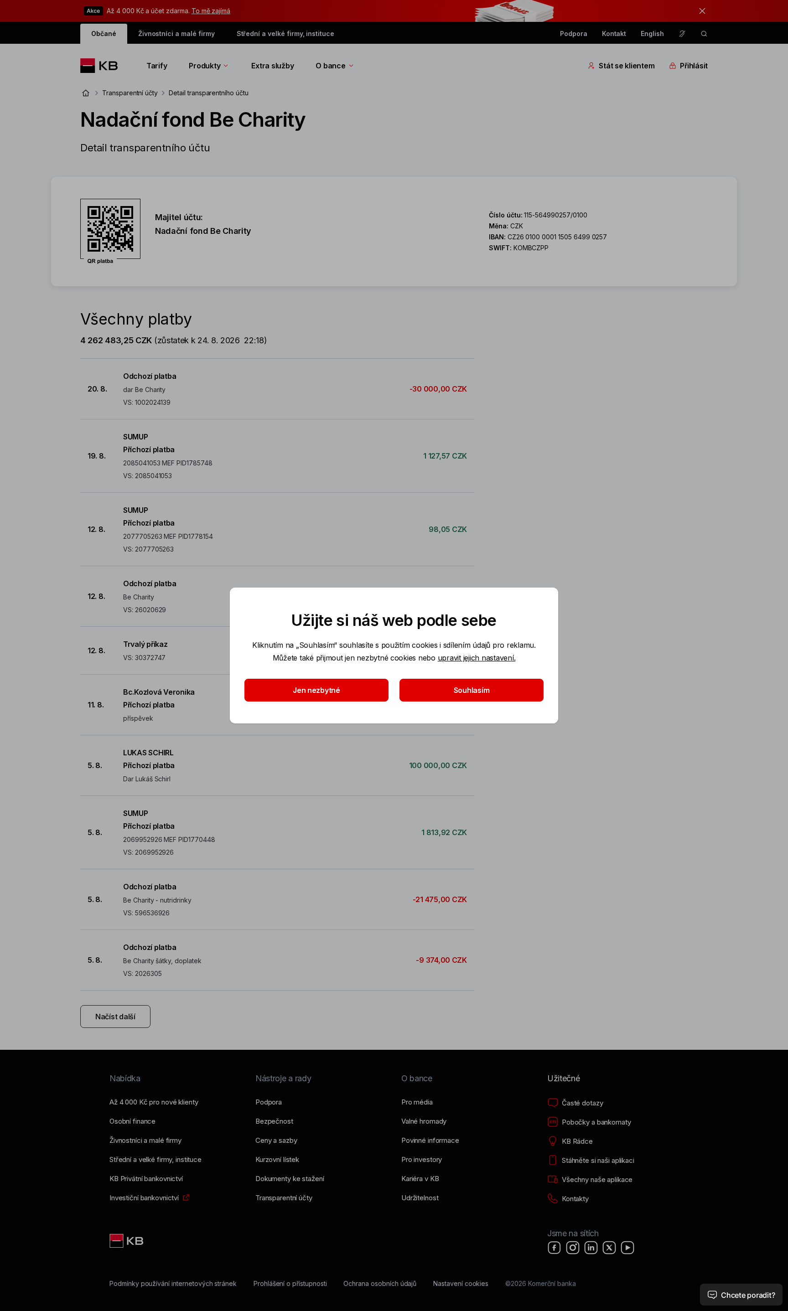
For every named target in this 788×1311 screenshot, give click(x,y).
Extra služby (272, 65)
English (652, 33)
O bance (330, 65)
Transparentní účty (130, 93)
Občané (103, 33)
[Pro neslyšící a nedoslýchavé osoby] (682, 33)
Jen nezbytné (316, 690)
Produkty (204, 65)
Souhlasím (472, 690)
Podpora (573, 33)
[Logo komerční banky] (102, 65)
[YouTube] (627, 1247)
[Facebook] (554, 1247)
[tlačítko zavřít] (700, 11)
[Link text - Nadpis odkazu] (127, 1241)
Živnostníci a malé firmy (176, 33)
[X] (609, 1247)
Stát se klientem (626, 65)
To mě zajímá (211, 11)
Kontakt (614, 33)
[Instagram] (572, 1247)
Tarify (156, 65)
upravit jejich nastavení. (477, 657)
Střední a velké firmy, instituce (285, 33)
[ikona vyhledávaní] (704, 33)
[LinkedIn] (591, 1247)
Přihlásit (694, 65)
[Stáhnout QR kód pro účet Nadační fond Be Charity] (110, 231)
